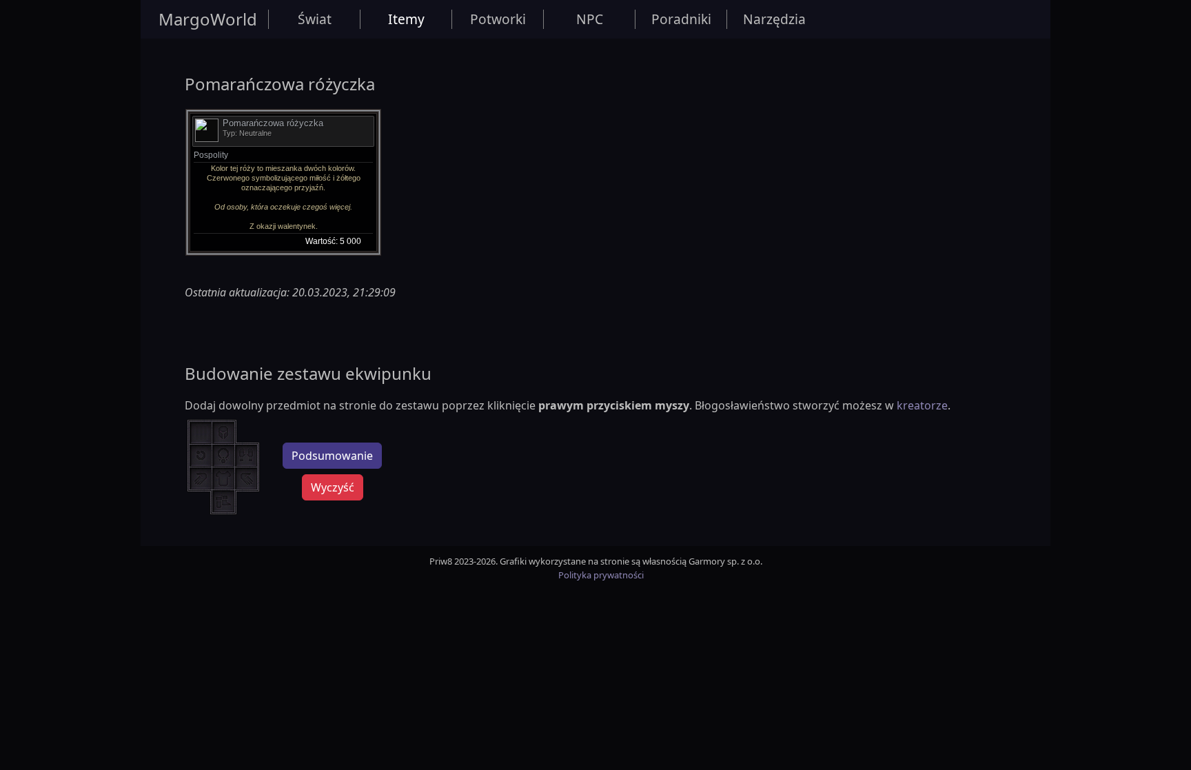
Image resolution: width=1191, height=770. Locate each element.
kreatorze (922, 405)
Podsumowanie (332, 455)
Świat (315, 19)
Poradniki (681, 19)
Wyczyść (332, 487)
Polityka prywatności (601, 575)
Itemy (406, 19)
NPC (589, 19)
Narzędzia (774, 19)
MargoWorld (208, 19)
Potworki (498, 19)
